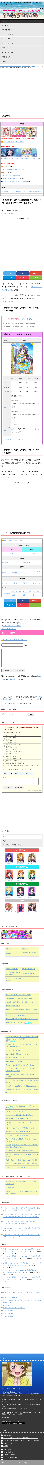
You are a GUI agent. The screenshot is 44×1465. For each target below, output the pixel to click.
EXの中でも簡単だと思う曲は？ (16, 1111)
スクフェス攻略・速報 (35, 790)
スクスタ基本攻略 (7, 52)
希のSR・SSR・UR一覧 (14, 439)
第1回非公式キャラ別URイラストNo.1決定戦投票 (21, 1160)
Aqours (20, 1002)
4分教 (24, 573)
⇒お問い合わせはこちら (8, 1417)
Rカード (19, 912)
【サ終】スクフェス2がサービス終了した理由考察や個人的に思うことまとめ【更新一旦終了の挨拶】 (22, 1209)
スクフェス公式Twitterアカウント (14, 1308)
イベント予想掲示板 (27, 191)
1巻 (3, 169)
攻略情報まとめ (7, 30)
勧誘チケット (6, 573)
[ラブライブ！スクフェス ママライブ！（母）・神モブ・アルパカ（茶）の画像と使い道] (32, 909)
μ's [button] (4, 836)
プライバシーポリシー (9, 1443)
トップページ (6, 25)
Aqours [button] (5, 841)
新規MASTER (26, 562)
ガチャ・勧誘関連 (7, 34)
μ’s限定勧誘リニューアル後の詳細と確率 (19, 998)
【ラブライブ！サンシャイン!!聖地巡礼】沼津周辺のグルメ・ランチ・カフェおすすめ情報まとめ (21, 1222)
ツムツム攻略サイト (9, 1316)
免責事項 (5, 1446)
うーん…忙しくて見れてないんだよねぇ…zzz (19, 769)
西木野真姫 (8, 880)
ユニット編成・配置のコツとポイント (18, 1054)
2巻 (7, 169)
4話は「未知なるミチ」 (12, 742)
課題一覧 (25, 583)
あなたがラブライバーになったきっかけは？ (20, 1150)
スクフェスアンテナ (9, 1305)
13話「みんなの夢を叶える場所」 (15, 763)
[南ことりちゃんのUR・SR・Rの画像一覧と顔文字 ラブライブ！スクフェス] (32, 861)
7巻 (23, 169)
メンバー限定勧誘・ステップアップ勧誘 (18, 995)
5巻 (16, 169)
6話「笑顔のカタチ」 (11, 747)
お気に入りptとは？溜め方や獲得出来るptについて (22, 1086)
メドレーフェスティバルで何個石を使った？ (20, 1128)
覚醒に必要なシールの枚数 (14, 1061)
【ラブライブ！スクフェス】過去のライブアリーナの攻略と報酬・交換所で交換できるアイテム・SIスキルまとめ (21, 1216)
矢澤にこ (19, 897)
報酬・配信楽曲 (19, 142)
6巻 (19, 169)
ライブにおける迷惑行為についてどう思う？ (20, 1106)
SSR (13, 554)
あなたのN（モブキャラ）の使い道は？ (18, 1135)
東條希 (11, 213)
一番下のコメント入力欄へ (12, 626)
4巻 (13, 169)
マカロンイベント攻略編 (10, 1457)
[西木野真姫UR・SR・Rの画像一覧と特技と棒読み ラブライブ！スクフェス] (9, 878)
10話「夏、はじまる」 (12, 756)
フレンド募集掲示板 (16, 191)
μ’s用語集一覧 (10, 1187)
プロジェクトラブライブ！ (25, 699)
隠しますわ (27, 319)
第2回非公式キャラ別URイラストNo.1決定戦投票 (21, 1164)
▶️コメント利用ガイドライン (14, 640)
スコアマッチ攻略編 (9, 1454)
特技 (5, 408)
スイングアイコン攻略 (13, 1050)
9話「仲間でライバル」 (12, 754)
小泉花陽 (30, 880)
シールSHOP (36, 583)
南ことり (30, 863)
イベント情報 (6, 39)
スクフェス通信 (8, 1313)
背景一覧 (14, 583)
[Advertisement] (22, 92)
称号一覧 (4, 583)
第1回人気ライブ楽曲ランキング (16, 1167)
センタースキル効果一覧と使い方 (16, 1058)
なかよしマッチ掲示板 (10, 1297)
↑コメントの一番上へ (8, 629)
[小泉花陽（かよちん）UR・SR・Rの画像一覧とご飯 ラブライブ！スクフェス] (32, 878)
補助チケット (16, 573)
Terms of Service (14, 679)
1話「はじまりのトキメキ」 (13, 735)
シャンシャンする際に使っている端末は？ (19, 1115)
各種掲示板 (5, 48)
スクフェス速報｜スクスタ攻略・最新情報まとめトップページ (20, 1438)
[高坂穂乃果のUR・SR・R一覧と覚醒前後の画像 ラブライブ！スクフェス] (20, 861)
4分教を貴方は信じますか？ (15, 1022)
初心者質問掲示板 (37, 191)
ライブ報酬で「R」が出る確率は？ (17, 1118)
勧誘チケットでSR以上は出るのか (17, 1015)
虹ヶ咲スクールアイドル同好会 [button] (12, 845)
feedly (36, 277)
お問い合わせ (6, 57)
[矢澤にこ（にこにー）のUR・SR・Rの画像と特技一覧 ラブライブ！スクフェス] (20, 895)
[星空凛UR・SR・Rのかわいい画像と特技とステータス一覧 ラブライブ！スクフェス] (20, 878)
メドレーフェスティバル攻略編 (12, 1460)
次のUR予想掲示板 (12, 969)
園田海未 (8, 863)
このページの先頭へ (22, 1463)
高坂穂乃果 (20, 863)
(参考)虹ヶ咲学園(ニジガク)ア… (12, 732)
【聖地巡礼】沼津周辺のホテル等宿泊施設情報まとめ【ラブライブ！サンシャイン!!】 (21, 1236)
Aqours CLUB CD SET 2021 (10, 178)
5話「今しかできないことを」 (14, 744)
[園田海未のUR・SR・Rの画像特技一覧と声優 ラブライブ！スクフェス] (9, 861)
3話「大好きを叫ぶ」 (11, 740)
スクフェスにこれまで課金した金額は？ (18, 1131)
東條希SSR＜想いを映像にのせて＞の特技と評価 (18, 326)
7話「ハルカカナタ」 (11, 749)
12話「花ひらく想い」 (12, 761)
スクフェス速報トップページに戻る (13, 540)
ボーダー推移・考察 (8, 142)
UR (3, 554)
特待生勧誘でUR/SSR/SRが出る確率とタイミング (22, 1019)
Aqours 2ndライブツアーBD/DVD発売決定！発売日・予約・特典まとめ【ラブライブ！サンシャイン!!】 (22, 1229)
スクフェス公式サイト (10, 1310)
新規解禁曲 (5, 562)
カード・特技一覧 (7, 43)
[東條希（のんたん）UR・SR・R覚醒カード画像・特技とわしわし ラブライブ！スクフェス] (32, 895)
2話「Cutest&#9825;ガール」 (14, 738)
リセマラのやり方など (13, 1006)
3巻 (10, 169)
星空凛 (19, 880)
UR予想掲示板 (5, 191)
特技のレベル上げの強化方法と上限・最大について (22, 1065)
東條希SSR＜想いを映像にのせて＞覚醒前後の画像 (19, 323)
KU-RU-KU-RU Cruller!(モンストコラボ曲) (14, 182)
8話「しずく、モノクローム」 (14, 751)
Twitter (4, 61)
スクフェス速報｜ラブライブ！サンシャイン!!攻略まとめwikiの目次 (22, 1440)
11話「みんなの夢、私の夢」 (14, 758)
